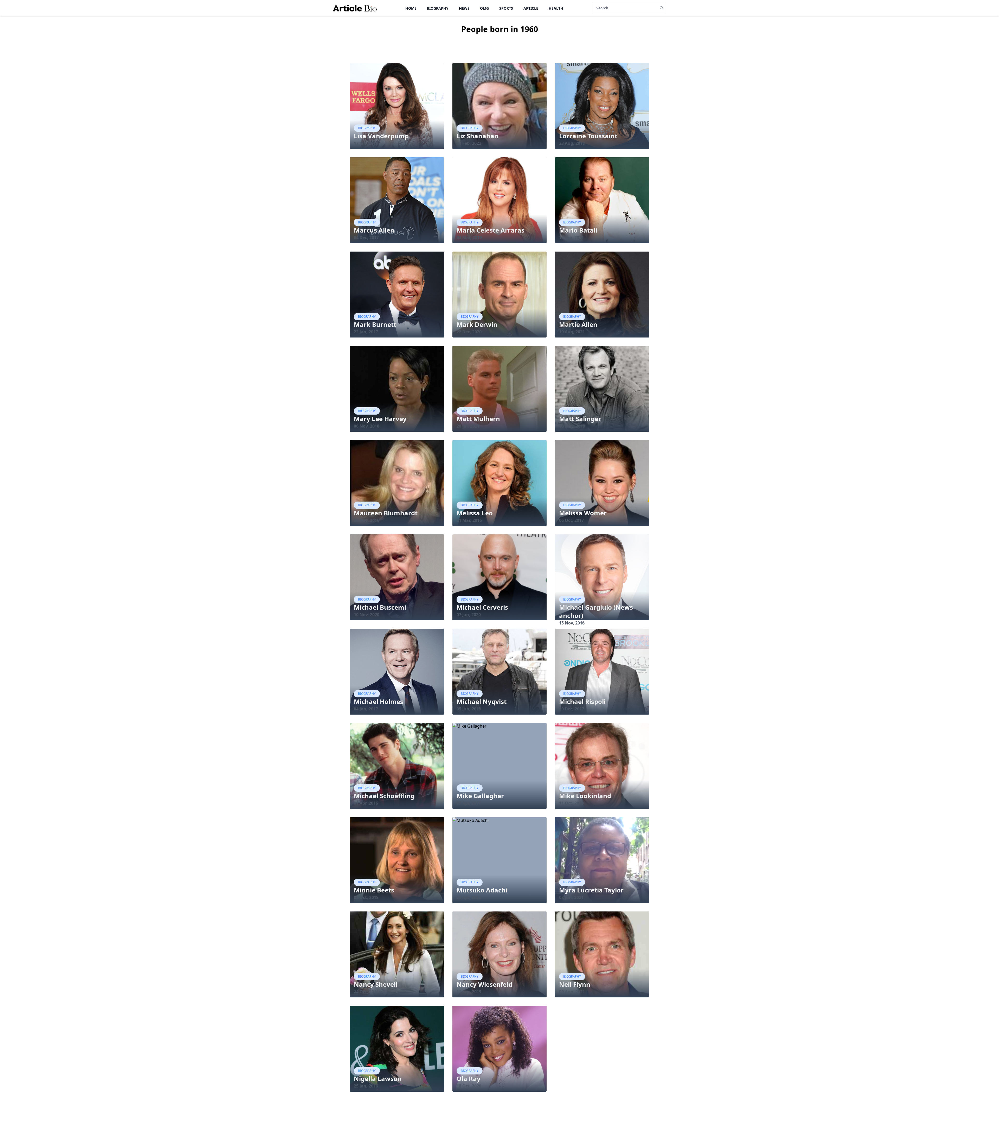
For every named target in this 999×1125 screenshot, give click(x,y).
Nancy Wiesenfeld (484, 984)
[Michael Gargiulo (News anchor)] (602, 577)
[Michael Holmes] (397, 672)
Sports (506, 8)
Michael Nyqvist (482, 701)
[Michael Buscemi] (397, 577)
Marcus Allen (374, 230)
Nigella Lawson (378, 1078)
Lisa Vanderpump (381, 136)
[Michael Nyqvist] (499, 672)
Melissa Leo (475, 513)
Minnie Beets (374, 890)
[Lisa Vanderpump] (397, 106)
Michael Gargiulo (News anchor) (596, 611)
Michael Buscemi (380, 607)
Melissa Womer (583, 513)
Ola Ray (469, 1078)
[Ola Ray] (499, 1049)
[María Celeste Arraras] (499, 200)
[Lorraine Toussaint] (602, 106)
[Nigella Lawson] (397, 1049)
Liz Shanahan (477, 136)
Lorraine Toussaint (588, 136)
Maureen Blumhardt (386, 513)
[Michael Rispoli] (602, 672)
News (464, 8)
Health (556, 8)
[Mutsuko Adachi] (499, 860)
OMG (484, 8)
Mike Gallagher (480, 795)
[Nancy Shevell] (397, 954)
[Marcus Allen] (397, 200)
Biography (438, 8)
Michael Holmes (378, 701)
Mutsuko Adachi (482, 890)
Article (530, 8)
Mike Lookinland (585, 795)
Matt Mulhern (478, 418)
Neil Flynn (574, 984)
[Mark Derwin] (499, 295)
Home (411, 8)
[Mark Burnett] (397, 295)
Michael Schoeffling (384, 795)
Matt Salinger (580, 418)
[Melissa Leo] (499, 483)
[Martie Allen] (602, 295)
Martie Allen (578, 324)
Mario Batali (578, 230)
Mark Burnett (375, 324)
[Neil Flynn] (602, 954)
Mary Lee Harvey (380, 418)
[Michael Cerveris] (499, 577)
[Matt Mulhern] (499, 389)
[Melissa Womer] (602, 483)
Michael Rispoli (582, 701)
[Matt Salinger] (602, 389)
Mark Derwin (477, 324)
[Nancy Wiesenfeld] (499, 954)
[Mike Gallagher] (499, 766)
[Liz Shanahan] (499, 106)
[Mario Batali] (602, 200)
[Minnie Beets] (397, 860)
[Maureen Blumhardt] (397, 483)
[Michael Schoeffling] (397, 766)
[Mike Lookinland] (602, 766)
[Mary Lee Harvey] (397, 389)
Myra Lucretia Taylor (591, 890)
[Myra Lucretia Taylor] (602, 860)
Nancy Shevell (376, 984)
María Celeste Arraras (490, 230)
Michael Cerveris (482, 607)
